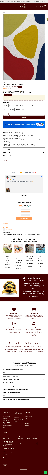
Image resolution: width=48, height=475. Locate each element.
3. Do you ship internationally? (10, 376)
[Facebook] (4, 457)
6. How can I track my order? (10, 386)
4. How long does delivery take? (11, 379)
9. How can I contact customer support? (13, 395)
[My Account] (40, 6)
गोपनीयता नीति (16, 417)
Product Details (7, 130)
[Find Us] (38, 6)
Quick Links (6, 412)
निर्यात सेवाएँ (27, 425)
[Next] (25, 195)
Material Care (6, 152)
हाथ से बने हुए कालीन (6, 416)
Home (4, 11)
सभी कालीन (5, 415)
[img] (6, 227)
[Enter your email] (36, 443)
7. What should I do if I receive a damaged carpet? (15, 389)
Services (27, 412)
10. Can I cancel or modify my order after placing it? (16, 399)
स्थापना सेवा (27, 415)
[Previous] (22, 195)
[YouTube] (7, 457)
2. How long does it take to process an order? (14, 372)
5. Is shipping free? (8, 382)
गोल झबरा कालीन (6, 429)
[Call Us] (36, 6)
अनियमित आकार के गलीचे (7, 425)
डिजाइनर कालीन (6, 420)
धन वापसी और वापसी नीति (18, 419)
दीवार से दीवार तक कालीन (29, 420)
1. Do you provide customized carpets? (13, 369)
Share (7, 160)
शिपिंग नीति (16, 416)
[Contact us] (45, 472)
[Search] (42, 6)
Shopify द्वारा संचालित (23, 469)
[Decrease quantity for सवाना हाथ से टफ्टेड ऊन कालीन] (4, 114)
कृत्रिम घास (5, 427)
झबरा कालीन (5, 418)
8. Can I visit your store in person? (12, 392)
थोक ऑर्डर (26, 423)
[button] (17, 211)
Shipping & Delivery (8, 155)
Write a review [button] (24, 218)
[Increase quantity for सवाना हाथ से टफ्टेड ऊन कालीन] (7, 114)
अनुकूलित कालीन (28, 421)
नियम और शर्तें (16, 421)
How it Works (6, 149)
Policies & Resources (18, 413)
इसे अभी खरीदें (24, 117)
